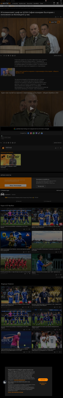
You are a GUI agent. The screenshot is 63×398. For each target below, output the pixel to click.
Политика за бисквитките (19, 380)
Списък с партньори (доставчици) (15, 392)
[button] (5, 382)
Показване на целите (43, 383)
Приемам (43, 379)
